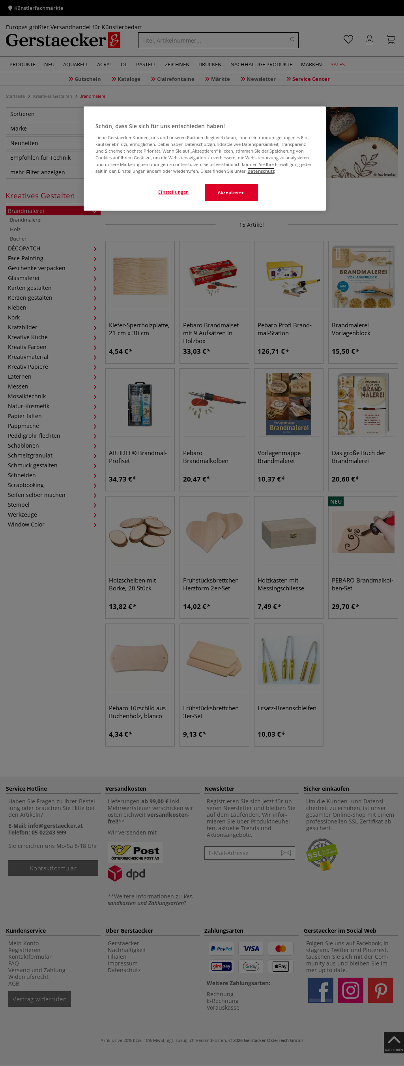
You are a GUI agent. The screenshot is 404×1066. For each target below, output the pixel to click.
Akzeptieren (231, 192)
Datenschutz (261, 171)
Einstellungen (173, 192)
